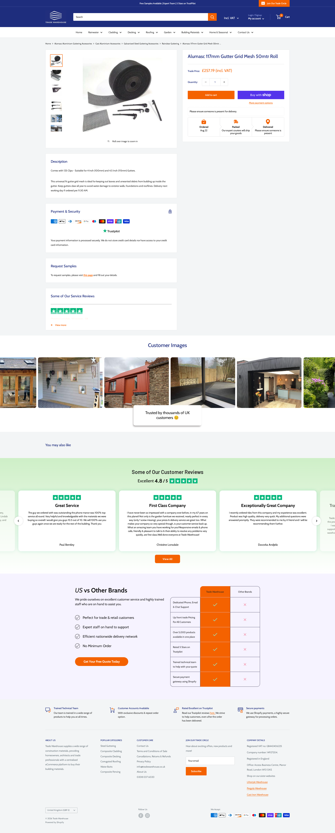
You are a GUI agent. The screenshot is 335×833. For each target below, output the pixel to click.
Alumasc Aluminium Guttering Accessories (73, 43)
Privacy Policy (144, 761)
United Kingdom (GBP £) (58, 810)
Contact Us (244, 32)
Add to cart (211, 95)
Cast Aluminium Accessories (107, 43)
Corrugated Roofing (110, 761)
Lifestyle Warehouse (257, 782)
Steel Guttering (108, 745)
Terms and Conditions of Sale (152, 751)
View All (167, 559)
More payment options (261, 102)
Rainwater (93, 32)
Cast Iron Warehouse (257, 794)
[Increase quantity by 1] (224, 82)
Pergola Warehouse (257, 788)
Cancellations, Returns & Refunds (154, 756)
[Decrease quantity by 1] (205, 82)
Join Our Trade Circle (276, 3)
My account (254, 18)
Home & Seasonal (218, 32)
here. (212, 712)
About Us (142, 771)
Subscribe (196, 771)
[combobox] (140, 17)
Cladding (113, 32)
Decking (132, 32)
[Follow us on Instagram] (147, 815)
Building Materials (190, 32)
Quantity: (193, 82)
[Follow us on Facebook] (140, 815)
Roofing (150, 32)
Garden (168, 32)
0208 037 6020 (145, 777)
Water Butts (106, 766)
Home (79, 32)
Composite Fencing (110, 771)
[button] (18, 521)
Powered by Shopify (54, 822)
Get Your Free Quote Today (102, 662)
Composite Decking (110, 756)
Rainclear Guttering (170, 43)
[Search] (212, 17)
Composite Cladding (111, 751)
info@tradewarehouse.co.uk (151, 766)
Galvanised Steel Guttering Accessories (141, 43)
